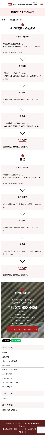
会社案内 (5, 357)
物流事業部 (6, 365)
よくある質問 (7, 374)
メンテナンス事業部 (9, 361)
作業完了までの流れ (9, 369)
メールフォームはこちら (22, 329)
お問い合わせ (7, 378)
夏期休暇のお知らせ (9, 410)
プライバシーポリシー (10, 382)
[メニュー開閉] (41, 4)
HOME (3, 20)
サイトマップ (7, 387)
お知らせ (5, 398)
